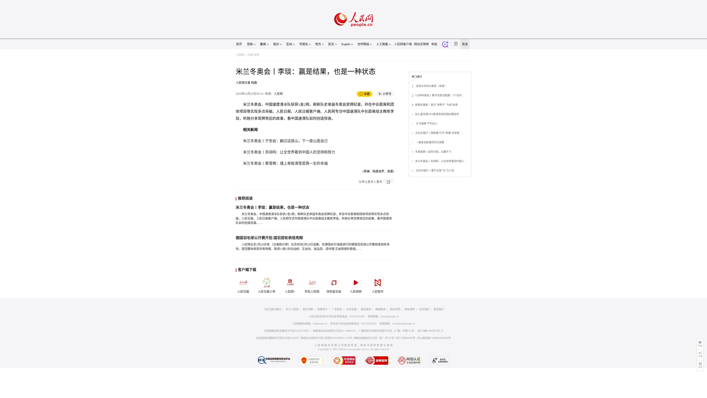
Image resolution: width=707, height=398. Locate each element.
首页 (239, 44)
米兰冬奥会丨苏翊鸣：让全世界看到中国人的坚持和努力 (289, 152)
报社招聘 (308, 309)
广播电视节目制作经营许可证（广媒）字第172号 (386, 330)
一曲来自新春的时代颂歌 (429, 142)
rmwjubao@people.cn (403, 323)
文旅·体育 (253, 54)
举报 (434, 44)
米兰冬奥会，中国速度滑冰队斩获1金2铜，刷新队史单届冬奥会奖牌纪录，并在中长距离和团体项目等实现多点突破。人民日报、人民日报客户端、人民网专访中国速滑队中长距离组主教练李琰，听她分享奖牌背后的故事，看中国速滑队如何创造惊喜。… (314, 218)
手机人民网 (312, 291)
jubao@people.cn (390, 316)
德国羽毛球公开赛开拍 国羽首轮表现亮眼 (269, 238)
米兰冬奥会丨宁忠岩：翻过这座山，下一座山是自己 (285, 141)
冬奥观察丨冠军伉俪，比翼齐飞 (433, 151)
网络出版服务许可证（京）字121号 (374, 338)
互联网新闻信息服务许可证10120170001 (286, 330)
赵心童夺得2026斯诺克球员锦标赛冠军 (437, 114)
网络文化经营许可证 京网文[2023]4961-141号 (326, 338)
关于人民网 (292, 309)
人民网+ (290, 291)
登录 (465, 44)
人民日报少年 (266, 291)
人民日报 (243, 291)
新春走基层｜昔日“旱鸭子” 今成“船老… (437, 104)
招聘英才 (322, 309)
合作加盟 (351, 309)
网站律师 (409, 309)
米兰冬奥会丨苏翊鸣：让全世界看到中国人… (441, 161)
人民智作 (378, 291)
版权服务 (366, 309)
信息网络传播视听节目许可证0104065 (277, 338)
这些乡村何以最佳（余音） (431, 86)
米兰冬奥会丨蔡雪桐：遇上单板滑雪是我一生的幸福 (285, 163)
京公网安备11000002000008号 (434, 338)
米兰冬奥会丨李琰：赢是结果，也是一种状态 (272, 207)
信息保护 (424, 309)
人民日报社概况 (272, 309)
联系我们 (439, 309)
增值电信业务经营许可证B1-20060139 (334, 330)
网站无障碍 (421, 44)
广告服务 (337, 309)
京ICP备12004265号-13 (430, 330)
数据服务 (380, 309)
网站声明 (395, 309)
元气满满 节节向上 (426, 123)
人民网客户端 (403, 44)
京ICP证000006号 (405, 338)
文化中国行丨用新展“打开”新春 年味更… (438, 133)
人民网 (240, 54)
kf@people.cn (320, 323)
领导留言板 (333, 291)
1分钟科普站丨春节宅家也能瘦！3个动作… (439, 95)
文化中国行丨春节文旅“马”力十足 (435, 170)
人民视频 (356, 291)
